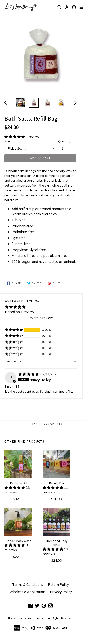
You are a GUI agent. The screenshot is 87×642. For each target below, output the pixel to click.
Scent (8, 141)
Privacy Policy (61, 592)
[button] (15, 137)
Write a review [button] (41, 318)
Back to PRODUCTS (46, 424)
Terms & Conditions (27, 584)
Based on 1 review (19, 312)
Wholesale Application (27, 592)
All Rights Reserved (60, 618)
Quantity (64, 141)
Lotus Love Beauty (31, 618)
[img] (29, 374)
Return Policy (58, 584)
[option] (20, 103)
